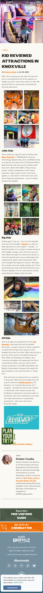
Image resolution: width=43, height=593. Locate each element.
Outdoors (28, 444)
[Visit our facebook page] (9, 566)
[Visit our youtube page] (34, 566)
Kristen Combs (10, 72)
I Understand (12, 587)
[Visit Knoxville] (9, 3)
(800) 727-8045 (15, 551)
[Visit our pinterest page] (21, 566)
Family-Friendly (18, 444)
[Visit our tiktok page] (28, 566)
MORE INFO (18, 582)
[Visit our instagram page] (15, 566)
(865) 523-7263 (28, 551)
